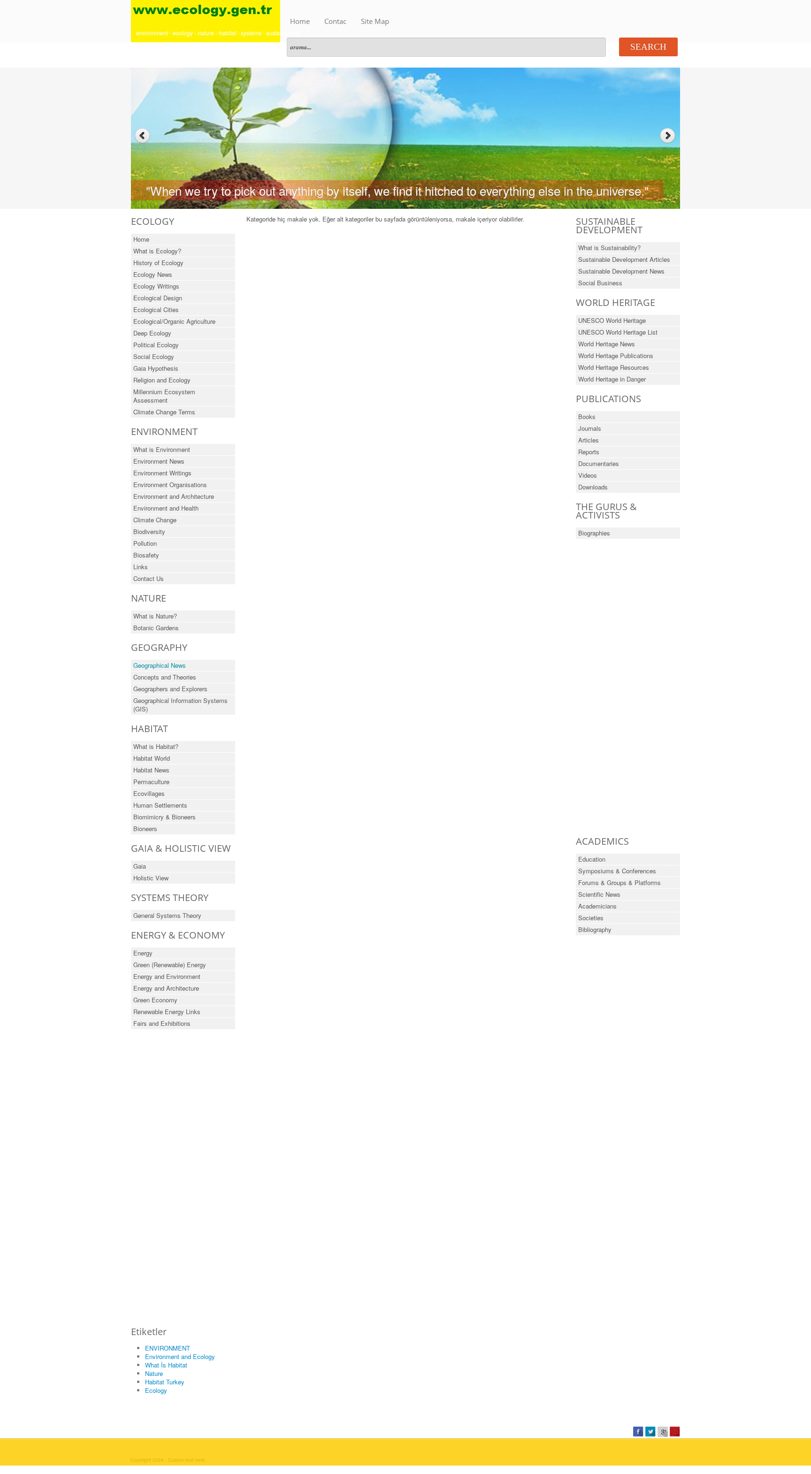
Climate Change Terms (164, 411)
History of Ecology (158, 262)
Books (587, 416)
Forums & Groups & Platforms (619, 882)
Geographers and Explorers (170, 688)
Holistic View (150, 877)
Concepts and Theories (164, 676)
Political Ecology (156, 344)
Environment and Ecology (180, 1356)
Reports (588, 451)
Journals (589, 428)
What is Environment (161, 449)
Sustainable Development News (621, 271)
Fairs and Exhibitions (162, 1023)
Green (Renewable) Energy (169, 964)
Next (668, 136)
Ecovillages (149, 793)
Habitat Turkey (164, 1381)
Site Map (375, 21)
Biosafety (146, 554)
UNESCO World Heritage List (618, 332)
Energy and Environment (166, 976)
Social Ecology (153, 356)
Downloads (593, 486)
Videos (587, 475)
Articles (588, 439)
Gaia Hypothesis (155, 368)
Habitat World (151, 758)
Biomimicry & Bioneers (164, 816)
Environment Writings (162, 472)
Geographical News (159, 665)
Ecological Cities (156, 309)
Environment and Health (166, 508)
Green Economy (155, 999)
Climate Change (154, 519)
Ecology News (152, 274)
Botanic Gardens (156, 627)
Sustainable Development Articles (624, 259)
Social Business (600, 282)
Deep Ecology (152, 332)
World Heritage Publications (615, 355)
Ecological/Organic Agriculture (174, 321)
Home (300, 21)
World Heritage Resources (613, 367)
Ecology (156, 1390)
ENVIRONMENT (167, 1348)
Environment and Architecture (173, 496)
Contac (335, 21)
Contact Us (148, 578)
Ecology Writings (156, 286)
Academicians (597, 905)
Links (140, 566)
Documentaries (598, 463)
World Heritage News (606, 343)
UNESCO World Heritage (612, 320)
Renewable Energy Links (166, 1011)
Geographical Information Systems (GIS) (180, 704)
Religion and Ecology (162, 379)
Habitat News (151, 769)
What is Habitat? (155, 746)
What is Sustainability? (609, 247)
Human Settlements (160, 805)
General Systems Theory (167, 915)
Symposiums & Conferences (617, 870)
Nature (154, 1373)
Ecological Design (157, 297)
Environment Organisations (170, 484)
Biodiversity (149, 531)
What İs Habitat (166, 1364)
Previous (142, 136)
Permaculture (151, 781)
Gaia (139, 866)
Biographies (594, 532)
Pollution (145, 543)
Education (591, 859)
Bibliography (595, 929)
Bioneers (145, 828)
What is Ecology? (157, 250)
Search (648, 47)
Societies (591, 917)
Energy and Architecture (166, 988)
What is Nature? (155, 615)
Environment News (158, 461)
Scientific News (599, 894)
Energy (143, 952)
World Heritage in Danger (612, 378)
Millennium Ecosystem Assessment (164, 396)
